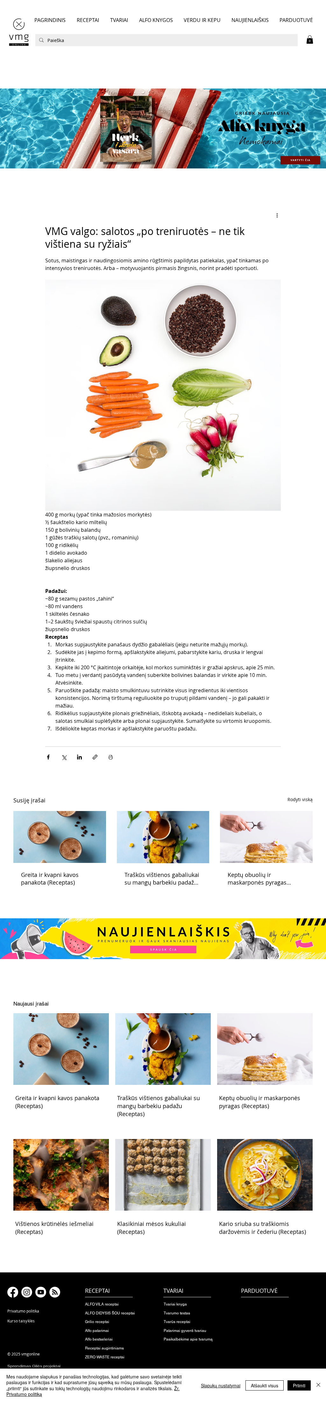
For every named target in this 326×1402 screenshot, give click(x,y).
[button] (309, 39)
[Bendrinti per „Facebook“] (48, 757)
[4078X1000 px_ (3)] (163, 128)
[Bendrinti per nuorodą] (95, 757)
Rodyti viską (300, 799)
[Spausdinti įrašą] (111, 757)
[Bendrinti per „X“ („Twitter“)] (64, 757)
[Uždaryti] (318, 1385)
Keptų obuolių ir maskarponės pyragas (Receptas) (257, 878)
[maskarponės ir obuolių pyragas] (266, 837)
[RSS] (54, 1292)
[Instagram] (26, 1292)
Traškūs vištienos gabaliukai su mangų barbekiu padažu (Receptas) (161, 878)
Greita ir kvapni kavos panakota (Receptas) (50, 878)
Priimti (299, 1385)
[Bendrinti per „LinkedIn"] (79, 757)
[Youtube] (40, 1292)
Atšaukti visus (264, 1385)
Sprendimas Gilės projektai (33, 1366)
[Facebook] (12, 1292)
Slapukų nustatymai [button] (220, 1385)
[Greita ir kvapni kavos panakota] (59, 837)
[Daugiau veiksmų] (277, 215)
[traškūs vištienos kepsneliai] (163, 837)
